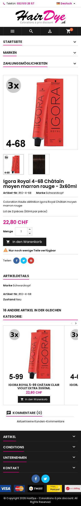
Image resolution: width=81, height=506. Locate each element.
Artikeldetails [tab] (16, 276)
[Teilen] (16, 260)
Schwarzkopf (22, 285)
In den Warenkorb (24, 241)
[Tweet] (24, 260)
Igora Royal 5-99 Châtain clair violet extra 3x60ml (34, 386)
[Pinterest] (31, 260)
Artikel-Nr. (10, 193)
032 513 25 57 (25, 3)
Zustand (9, 299)
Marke (40, 193)
